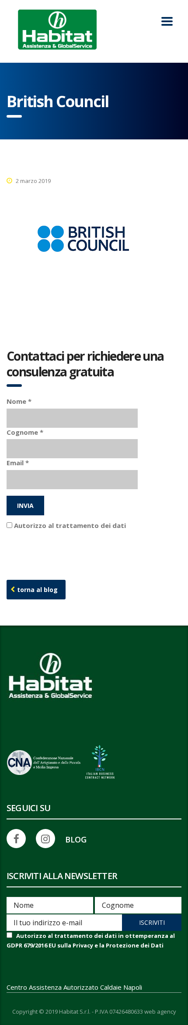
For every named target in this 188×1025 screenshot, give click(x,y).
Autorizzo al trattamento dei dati (93, 536)
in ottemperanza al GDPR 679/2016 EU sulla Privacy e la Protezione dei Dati (93, 536)
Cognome (25, 432)
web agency (160, 1011)
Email (18, 462)
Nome (19, 401)
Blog (76, 839)
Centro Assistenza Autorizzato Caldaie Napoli (74, 987)
